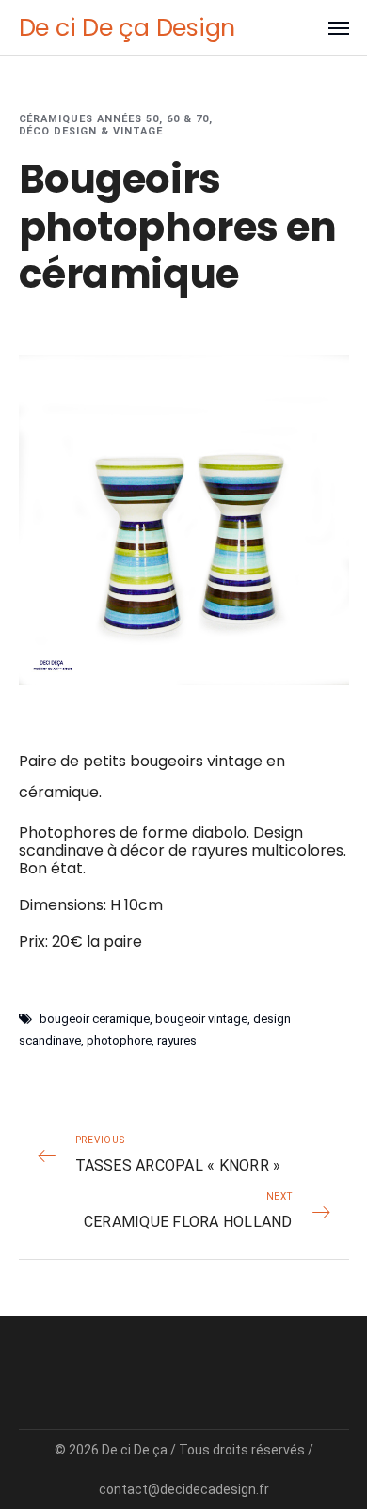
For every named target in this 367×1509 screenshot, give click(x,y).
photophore (119, 1040)
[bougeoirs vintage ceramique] (184, 520)
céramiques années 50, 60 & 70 (114, 119)
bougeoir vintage (201, 1019)
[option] (184, 520)
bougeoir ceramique (95, 1019)
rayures (177, 1040)
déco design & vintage (91, 131)
